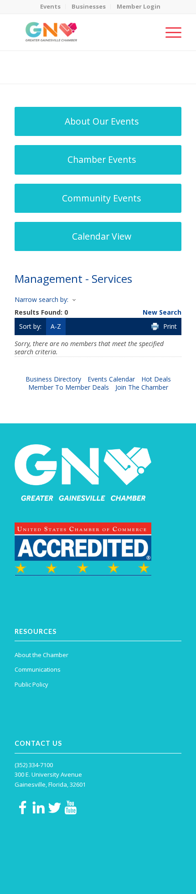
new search (162, 312)
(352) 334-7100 (34, 765)
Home (59, 73)
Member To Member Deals (68, 387)
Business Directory (53, 379)
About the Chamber (41, 655)
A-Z (56, 326)
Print (170, 326)
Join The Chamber (141, 387)
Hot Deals (156, 379)
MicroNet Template (46, 63)
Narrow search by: (41, 299)
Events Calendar (111, 379)
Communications (38, 669)
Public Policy (31, 684)
